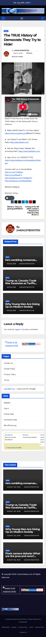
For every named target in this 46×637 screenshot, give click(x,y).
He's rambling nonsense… (21, 260)
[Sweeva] (31, 344)
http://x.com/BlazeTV (13, 175)
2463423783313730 (21, 50)
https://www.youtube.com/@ (16, 133)
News (6, 31)
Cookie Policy (9, 369)
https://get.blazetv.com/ (19, 142)
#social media (17, 56)
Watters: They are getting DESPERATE (15, 208)
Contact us (8, 363)
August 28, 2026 (14, 487)
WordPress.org (10, 425)
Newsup (36, 619)
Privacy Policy (10, 374)
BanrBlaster (9, 435)
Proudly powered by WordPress (16, 619)
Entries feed (9, 414)
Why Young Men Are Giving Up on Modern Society (22, 305)
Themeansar (23, 622)
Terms (6, 380)
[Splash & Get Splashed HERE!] (12, 344)
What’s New (6, 627)
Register (7, 403)
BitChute (25, 435)
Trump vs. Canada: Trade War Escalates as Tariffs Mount (20, 283)
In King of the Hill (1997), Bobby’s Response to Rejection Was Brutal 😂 (32, 211)
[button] (39, 18)
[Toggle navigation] (21, 18)
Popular (14, 627)
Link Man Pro (9, 389)
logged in (18, 329)
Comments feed (10, 420)
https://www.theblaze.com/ (29, 151)
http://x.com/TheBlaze (14, 172)
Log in (6, 408)
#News (29, 53)
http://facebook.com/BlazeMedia (18, 181)
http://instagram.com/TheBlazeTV (18, 178)
